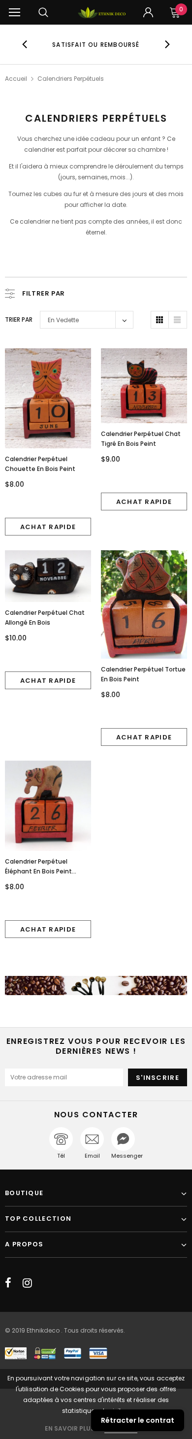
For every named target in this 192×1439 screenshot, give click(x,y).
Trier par (18, 319)
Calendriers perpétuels (70, 78)
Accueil (16, 78)
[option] (96, 44)
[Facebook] (8, 1282)
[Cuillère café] (96, 986)
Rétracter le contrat (137, 1420)
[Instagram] (27, 1282)
